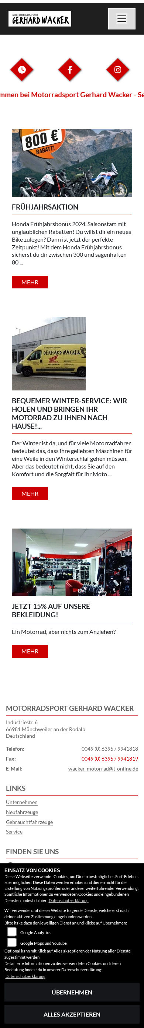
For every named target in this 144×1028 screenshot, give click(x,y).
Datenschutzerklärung (69, 900)
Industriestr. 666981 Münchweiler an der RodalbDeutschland (45, 729)
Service (14, 831)
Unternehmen (22, 802)
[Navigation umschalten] (122, 18)
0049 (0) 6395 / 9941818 (110, 748)
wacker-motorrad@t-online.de (103, 768)
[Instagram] (118, 75)
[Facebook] (70, 75)
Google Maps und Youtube (43, 943)
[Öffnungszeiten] (22, 75)
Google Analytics (35, 932)
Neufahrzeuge (22, 812)
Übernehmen (72, 992)
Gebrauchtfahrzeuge (29, 822)
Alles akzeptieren (72, 1014)
